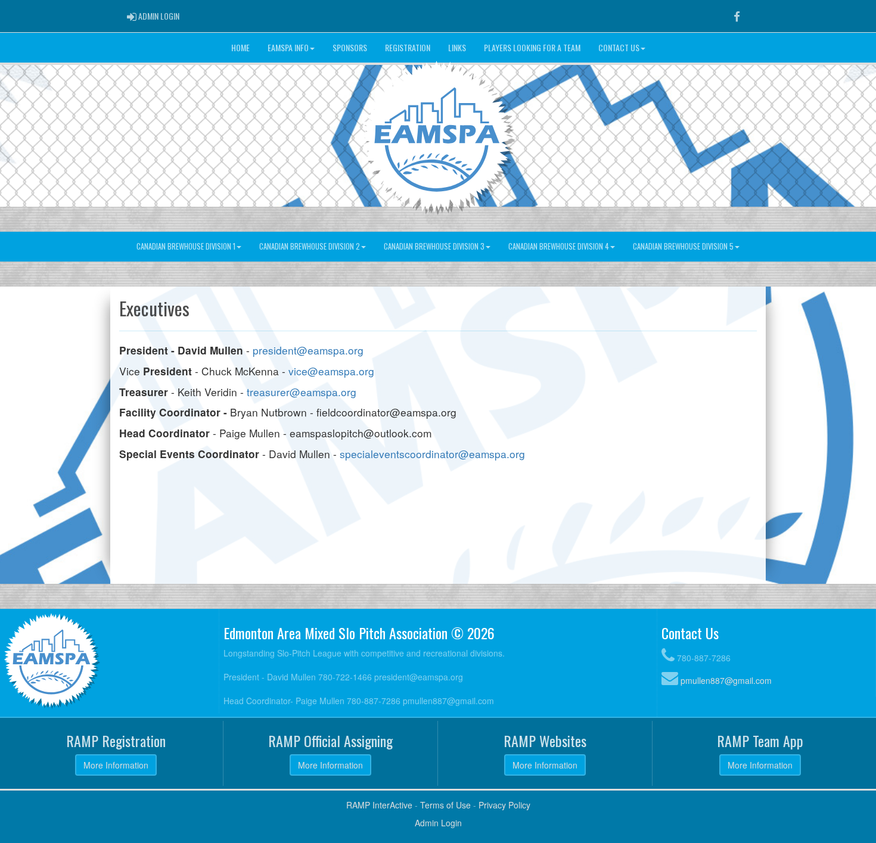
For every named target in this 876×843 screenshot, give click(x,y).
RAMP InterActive (379, 805)
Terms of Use (445, 805)
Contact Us (618, 47)
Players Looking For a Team (532, 47)
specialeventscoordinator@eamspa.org (432, 453)
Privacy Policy (504, 805)
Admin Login (438, 823)
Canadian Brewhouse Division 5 (683, 246)
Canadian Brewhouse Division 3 (434, 246)
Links (457, 47)
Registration (407, 47)
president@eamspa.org (308, 350)
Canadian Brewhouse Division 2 (309, 246)
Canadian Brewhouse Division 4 (558, 246)
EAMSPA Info (288, 47)
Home (240, 47)
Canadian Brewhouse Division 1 (185, 246)
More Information (115, 765)
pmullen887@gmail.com (726, 680)
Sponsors (350, 47)
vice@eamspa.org (331, 370)
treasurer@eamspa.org (301, 391)
